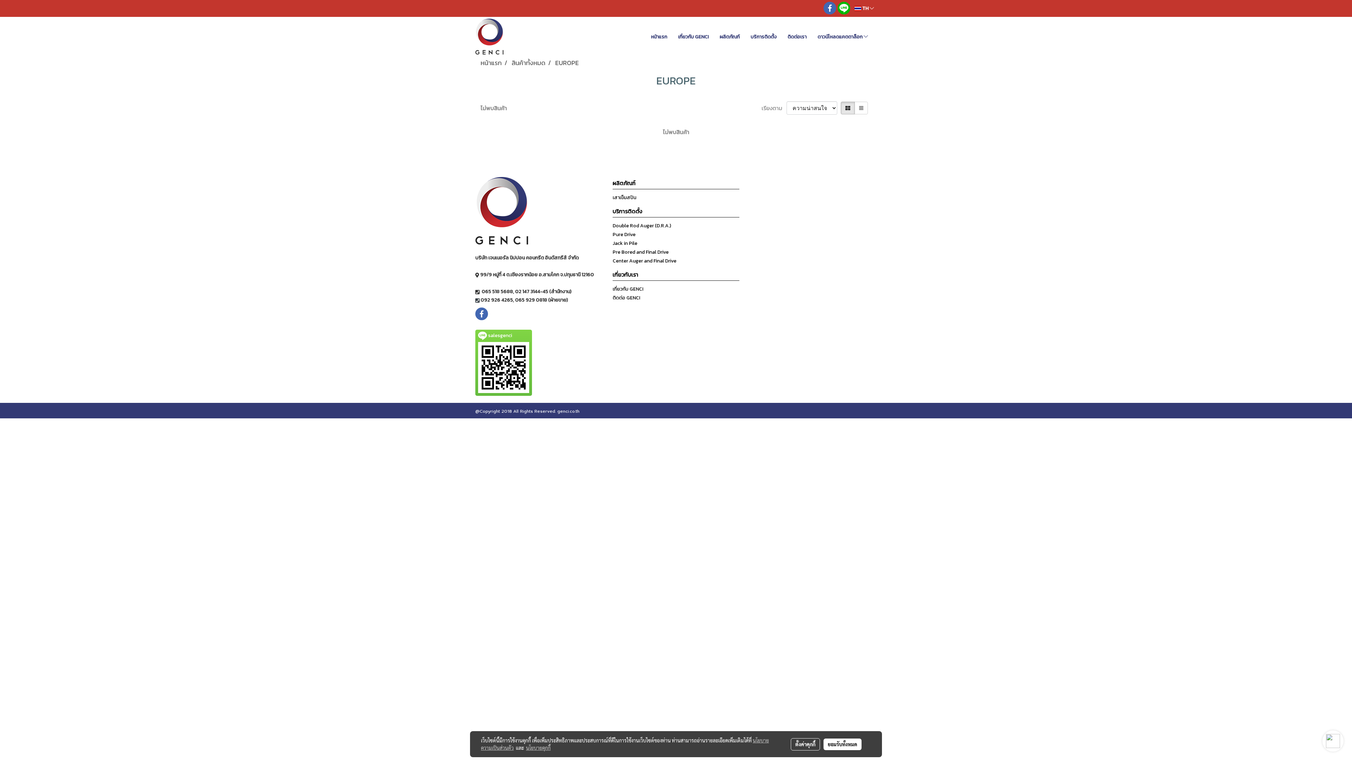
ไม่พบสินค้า (494, 108)
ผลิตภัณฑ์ (730, 36)
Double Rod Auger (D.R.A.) (642, 225)
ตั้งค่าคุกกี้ (805, 744)
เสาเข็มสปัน (624, 197)
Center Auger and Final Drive (644, 261)
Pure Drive (624, 234)
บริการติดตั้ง (764, 36)
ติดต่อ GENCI (626, 298)
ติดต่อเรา (797, 36)
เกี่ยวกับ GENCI (693, 36)
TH (865, 8)
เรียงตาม (774, 108)
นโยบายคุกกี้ (538, 748)
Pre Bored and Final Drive (641, 252)
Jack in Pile (625, 243)
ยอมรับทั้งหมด (842, 744)
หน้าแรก (659, 36)
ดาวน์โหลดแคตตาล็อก (841, 36)
